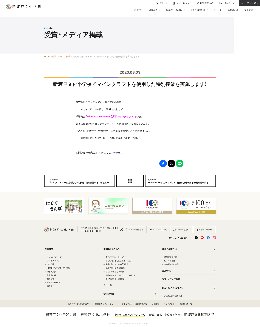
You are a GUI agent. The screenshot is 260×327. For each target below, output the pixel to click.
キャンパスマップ (183, 3)
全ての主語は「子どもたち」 (117, 257)
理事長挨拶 (51, 271)
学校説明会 (233, 10)
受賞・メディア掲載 (61, 56)
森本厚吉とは (169, 261)
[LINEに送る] (179, 163)
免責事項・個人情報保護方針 (79, 304)
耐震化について (186, 304)
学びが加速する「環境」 (115, 271)
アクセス (163, 3)
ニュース (217, 10)
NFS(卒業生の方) (207, 3)
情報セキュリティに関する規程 (134, 304)
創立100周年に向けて (172, 287)
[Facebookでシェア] (163, 163)
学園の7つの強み (174, 10)
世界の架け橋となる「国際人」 (117, 264)
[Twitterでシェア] (171, 163)
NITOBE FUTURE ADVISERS (59, 268)
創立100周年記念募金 (173, 296)
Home (47, 56)
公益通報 (155, 304)
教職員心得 (51, 275)
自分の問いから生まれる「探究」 (118, 261)
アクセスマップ (53, 261)
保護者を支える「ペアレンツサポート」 (121, 275)
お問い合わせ (228, 3)
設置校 (138, 10)
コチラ (114, 152)
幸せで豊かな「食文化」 (115, 279)
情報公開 (50, 264)
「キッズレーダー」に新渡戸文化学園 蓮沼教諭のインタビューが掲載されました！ (82, 181)
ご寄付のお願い (251, 3)
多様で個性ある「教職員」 (116, 268)
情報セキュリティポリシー (106, 304)
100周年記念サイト (137, 229)
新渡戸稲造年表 (170, 257)
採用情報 (248, 10)
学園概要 (153, 10)
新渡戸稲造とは (197, 10)
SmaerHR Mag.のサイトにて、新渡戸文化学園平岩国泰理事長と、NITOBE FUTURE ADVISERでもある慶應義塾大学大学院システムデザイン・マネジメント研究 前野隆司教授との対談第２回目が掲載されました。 (182, 181)
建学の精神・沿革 (53, 282)
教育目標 (50, 279)
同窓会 (50, 286)
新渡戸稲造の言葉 (171, 264)
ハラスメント (169, 304)
